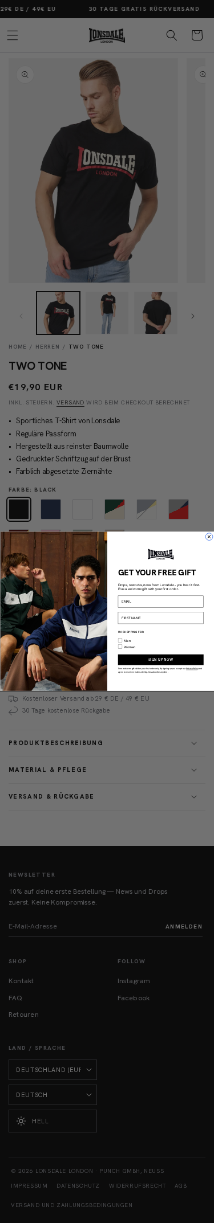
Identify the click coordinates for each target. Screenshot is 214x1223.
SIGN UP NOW (160, 659)
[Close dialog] (208, 537)
